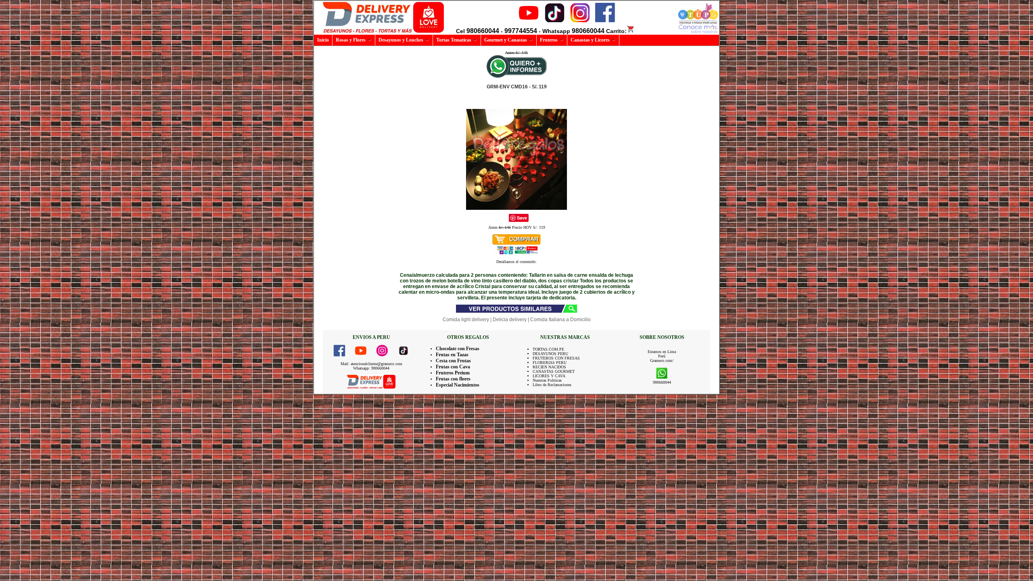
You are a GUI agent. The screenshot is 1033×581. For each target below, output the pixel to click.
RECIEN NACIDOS (549, 367)
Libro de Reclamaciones (552, 384)
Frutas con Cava (453, 367)
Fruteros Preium (453, 373)
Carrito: (616, 31)
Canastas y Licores (590, 40)
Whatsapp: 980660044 (371, 368)
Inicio (323, 40)
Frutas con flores (453, 379)
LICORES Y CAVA (549, 376)
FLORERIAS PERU (550, 362)
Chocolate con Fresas (457, 348)
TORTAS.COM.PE (548, 349)
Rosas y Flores (351, 40)
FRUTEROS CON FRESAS (556, 358)
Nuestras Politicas (547, 380)
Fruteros (549, 40)
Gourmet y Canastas (505, 40)
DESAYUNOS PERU (550, 353)
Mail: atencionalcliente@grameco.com (371, 364)
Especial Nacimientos (457, 385)
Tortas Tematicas (453, 40)
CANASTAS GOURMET (554, 371)
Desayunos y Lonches (400, 40)
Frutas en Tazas (452, 354)
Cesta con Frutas (453, 361)
